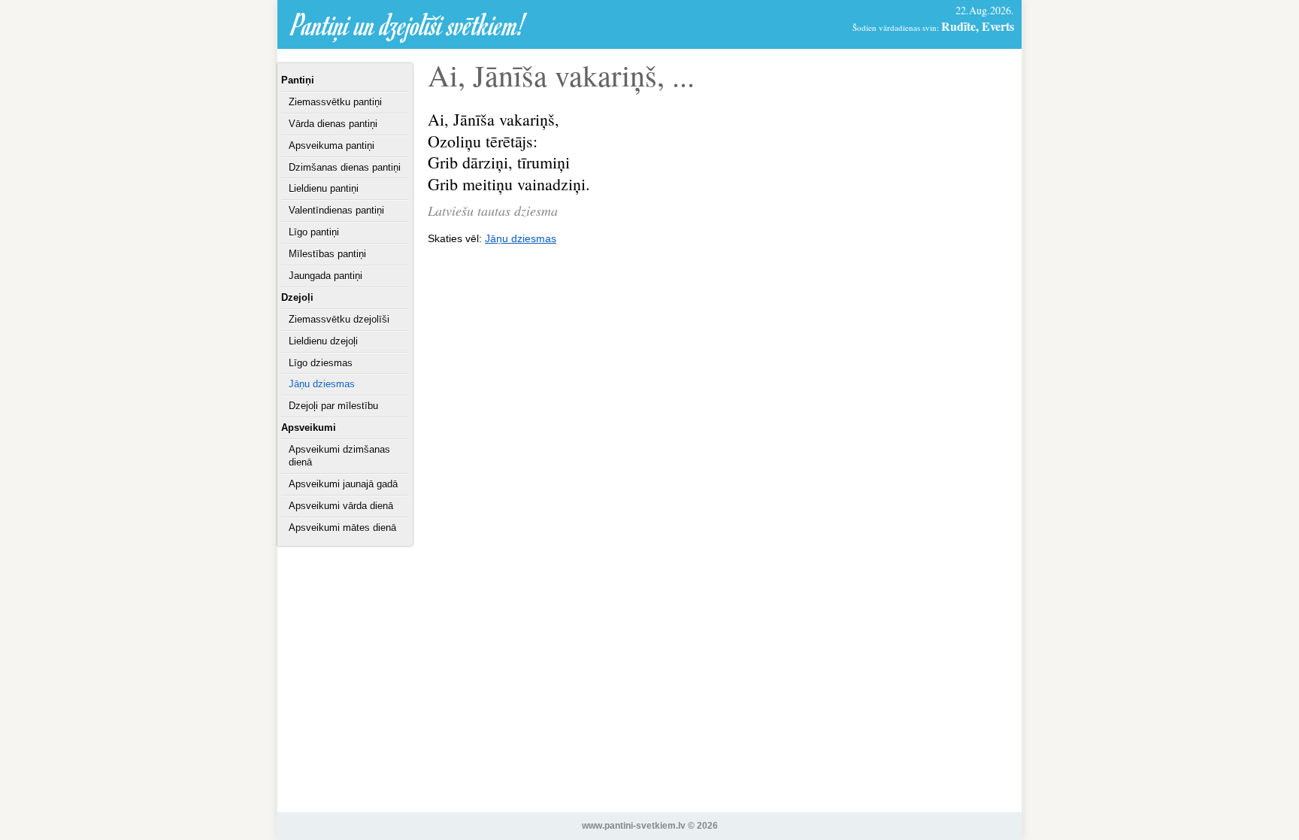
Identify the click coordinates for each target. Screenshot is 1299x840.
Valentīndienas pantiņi (336, 210)
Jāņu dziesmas (322, 384)
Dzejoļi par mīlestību (333, 405)
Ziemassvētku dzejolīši (339, 319)
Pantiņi (297, 80)
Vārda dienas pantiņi (333, 123)
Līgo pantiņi (314, 232)
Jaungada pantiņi (325, 275)
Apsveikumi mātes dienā (342, 527)
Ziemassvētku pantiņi (335, 102)
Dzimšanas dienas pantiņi (345, 167)
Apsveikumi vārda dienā (341, 505)
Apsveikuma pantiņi (331, 145)
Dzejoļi (297, 297)
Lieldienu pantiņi (324, 188)
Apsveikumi (308, 427)
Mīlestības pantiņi (327, 253)
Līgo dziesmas (321, 362)
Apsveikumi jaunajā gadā (343, 484)
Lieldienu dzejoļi (323, 341)
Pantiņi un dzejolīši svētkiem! (408, 24)
